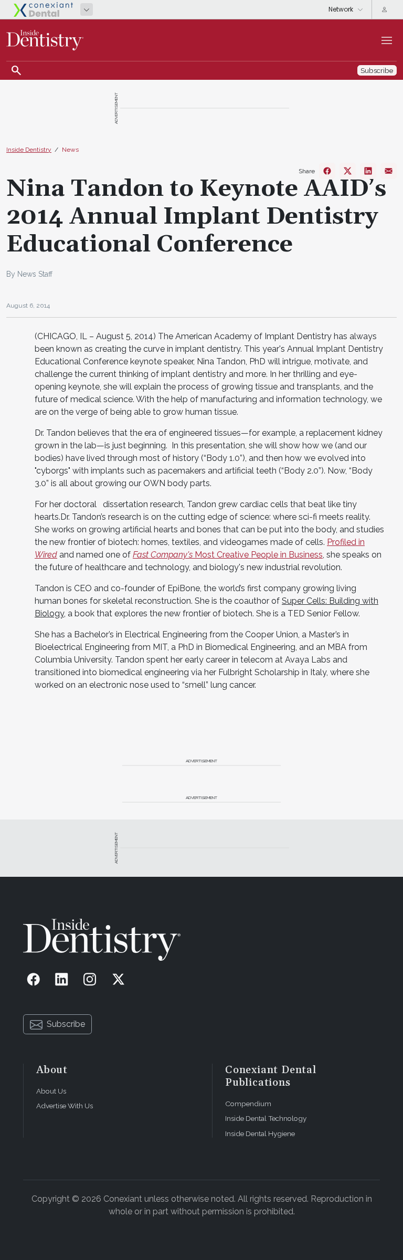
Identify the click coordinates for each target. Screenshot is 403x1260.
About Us (51, 1091)
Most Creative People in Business (228, 555)
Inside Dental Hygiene (260, 1133)
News (70, 149)
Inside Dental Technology (265, 1118)
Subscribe (66, 1024)
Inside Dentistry (28, 149)
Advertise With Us (64, 1105)
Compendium (248, 1103)
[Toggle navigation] (387, 40)
